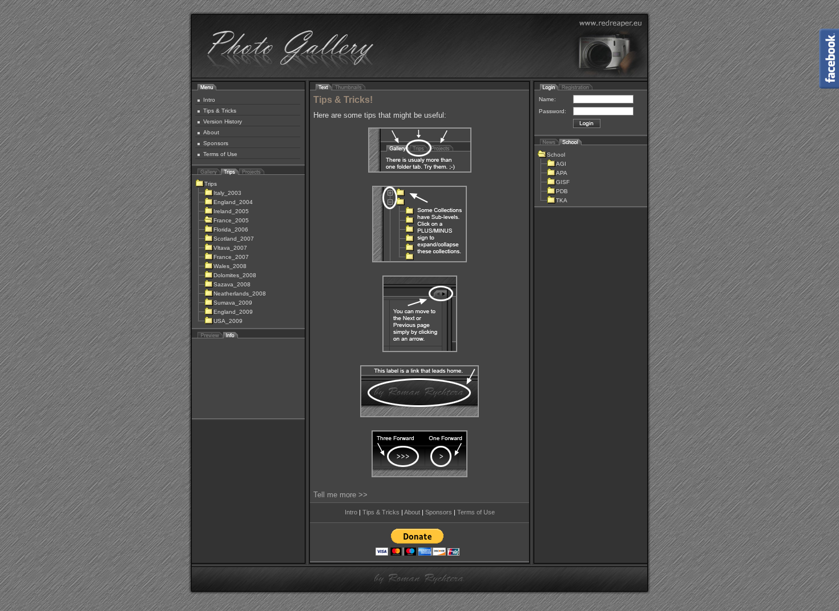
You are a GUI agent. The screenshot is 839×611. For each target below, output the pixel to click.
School (556, 154)
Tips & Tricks (219, 110)
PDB (562, 191)
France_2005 (231, 220)
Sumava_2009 (232, 302)
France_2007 (231, 257)
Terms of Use (220, 154)
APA (561, 173)
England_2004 (233, 202)
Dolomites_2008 (234, 275)
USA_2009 (228, 321)
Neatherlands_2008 (239, 293)
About (211, 132)
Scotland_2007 (233, 238)
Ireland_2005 (231, 211)
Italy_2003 (227, 193)
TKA (561, 200)
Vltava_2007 (230, 248)
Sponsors (215, 143)
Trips (210, 184)
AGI (561, 164)
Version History (222, 121)
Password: (552, 111)
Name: (547, 99)
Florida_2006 (230, 229)
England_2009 (233, 312)
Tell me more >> (340, 494)
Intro (209, 100)
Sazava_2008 (232, 284)
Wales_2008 (230, 266)
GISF (563, 182)
